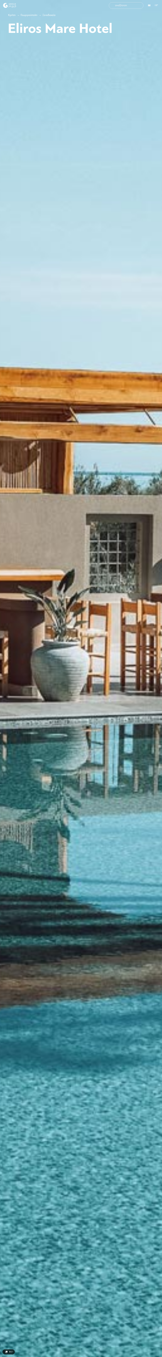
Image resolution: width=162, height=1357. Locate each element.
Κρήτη (12, 15)
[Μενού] (157, 4)
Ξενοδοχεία (48, 15)
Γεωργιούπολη (29, 15)
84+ (11, 1351)
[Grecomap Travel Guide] (9, 5)
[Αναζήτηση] (112, 5)
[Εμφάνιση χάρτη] (149, 4)
